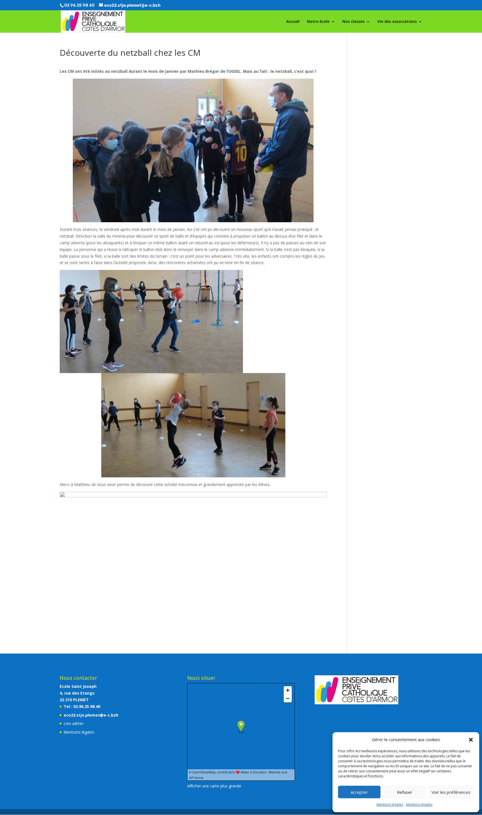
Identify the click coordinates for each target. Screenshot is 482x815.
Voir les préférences (451, 792)
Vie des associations (397, 22)
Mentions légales (390, 804)
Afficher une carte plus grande (214, 786)
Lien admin (73, 723)
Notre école (318, 22)
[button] (471, 740)
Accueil (293, 22)
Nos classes (353, 22)
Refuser (404, 792)
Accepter (359, 792)
